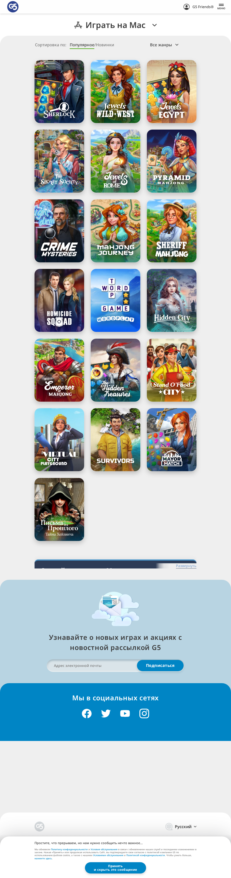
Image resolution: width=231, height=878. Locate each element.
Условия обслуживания (104, 849)
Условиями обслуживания (108, 855)
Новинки (105, 44)
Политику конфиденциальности (69, 849)
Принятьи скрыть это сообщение (115, 868)
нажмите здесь (43, 858)
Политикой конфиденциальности (145, 855)
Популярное (82, 44)
